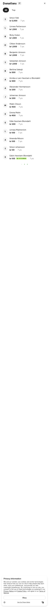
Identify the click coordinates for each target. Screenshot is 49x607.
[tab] (6, 10)
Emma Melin (15, 112)
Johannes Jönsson (18, 95)
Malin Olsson (15, 104)
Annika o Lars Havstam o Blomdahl (25, 78)
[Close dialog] (44, 3)
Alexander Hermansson (20, 87)
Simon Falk (14, 18)
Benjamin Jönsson (17, 52)
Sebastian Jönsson (18, 61)
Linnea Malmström (18, 130)
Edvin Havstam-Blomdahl (21, 156)
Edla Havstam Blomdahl (20, 121)
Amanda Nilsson (17, 138)
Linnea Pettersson (18, 26)
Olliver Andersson (17, 44)
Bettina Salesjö (16, 69)
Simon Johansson (17, 147)
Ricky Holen (15, 35)
